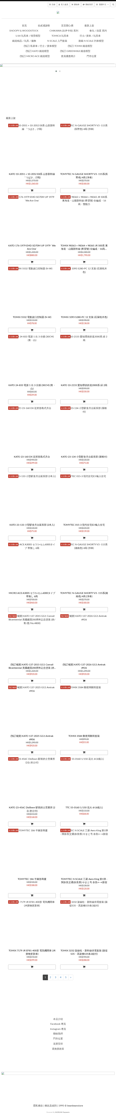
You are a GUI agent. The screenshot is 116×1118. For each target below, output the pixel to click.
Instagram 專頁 (58, 1029)
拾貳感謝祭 (44, 25)
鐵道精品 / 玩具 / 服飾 (24, 41)
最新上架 (89, 25)
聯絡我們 (58, 1034)
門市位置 (91, 56)
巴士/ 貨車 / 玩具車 (90, 36)
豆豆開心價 (67, 25)
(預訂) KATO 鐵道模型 (37, 51)
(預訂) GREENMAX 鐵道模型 (75, 51)
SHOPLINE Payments (62, 1112)
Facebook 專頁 (58, 1024)
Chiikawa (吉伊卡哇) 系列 (64, 31)
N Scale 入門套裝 (57, 41)
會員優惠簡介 (68, 56)
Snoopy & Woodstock (23, 31)
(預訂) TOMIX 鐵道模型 (80, 46)
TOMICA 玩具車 (60, 36)
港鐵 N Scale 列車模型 (91, 41)
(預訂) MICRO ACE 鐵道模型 (35, 56)
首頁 (24, 25)
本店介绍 (58, 1019)
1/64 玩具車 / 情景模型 (27, 36)
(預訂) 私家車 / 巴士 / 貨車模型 (40, 46)
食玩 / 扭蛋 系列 (98, 31)
